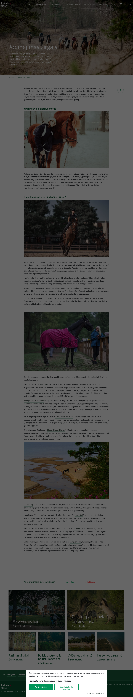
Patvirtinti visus (41, 687)
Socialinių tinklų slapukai (66, 688)
